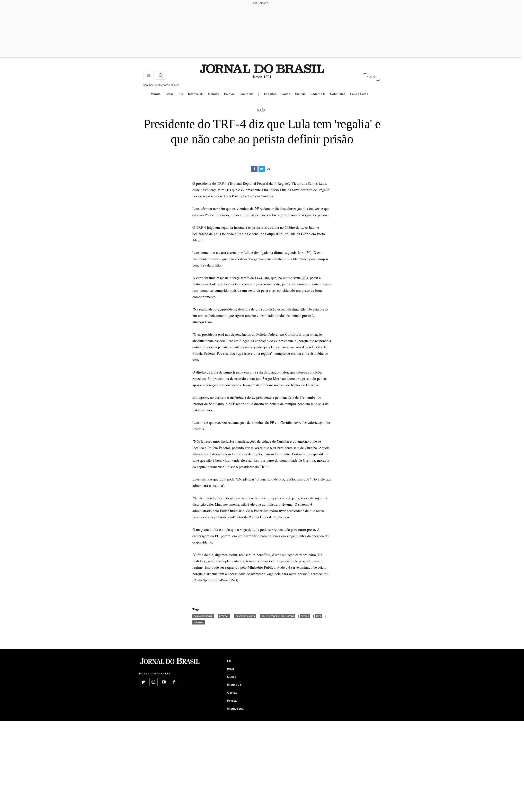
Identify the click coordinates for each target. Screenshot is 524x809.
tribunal (199, 622)
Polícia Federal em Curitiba (278, 616)
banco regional (203, 616)
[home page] (262, 68)
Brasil (170, 93)
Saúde (285, 93)
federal (224, 616)
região (305, 616)
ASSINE (371, 76)
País (261, 110)
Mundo (156, 93)
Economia (246, 93)
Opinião (213, 93)
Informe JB (195, 93)
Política (229, 93)
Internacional (235, 708)
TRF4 (318, 616)
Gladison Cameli (245, 616)
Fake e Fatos (359, 93)
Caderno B (318, 93)
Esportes (270, 93)
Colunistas (337, 93)
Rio (180, 93)
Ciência (300, 93)
